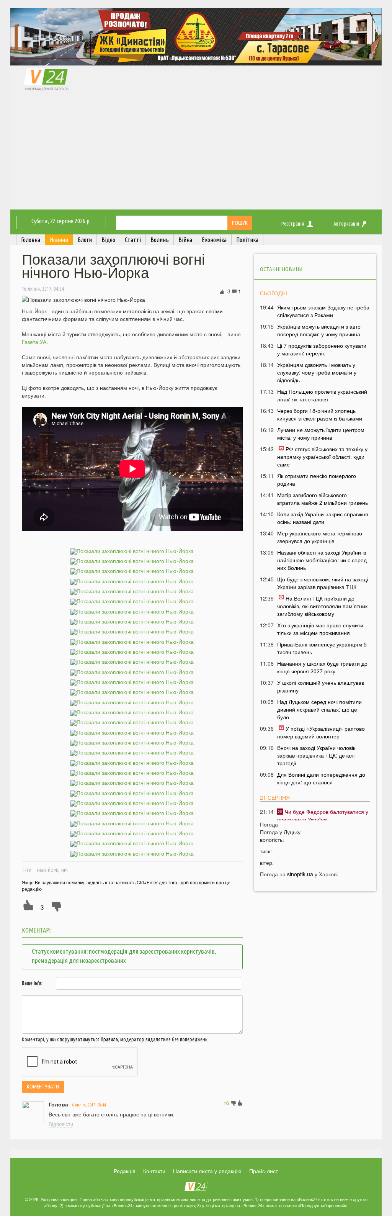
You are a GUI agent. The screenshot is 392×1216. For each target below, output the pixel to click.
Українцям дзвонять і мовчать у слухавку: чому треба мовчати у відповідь (316, 372)
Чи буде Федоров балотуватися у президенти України (322, 815)
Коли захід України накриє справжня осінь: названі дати (322, 517)
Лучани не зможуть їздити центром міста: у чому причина (320, 433)
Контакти (154, 1171)
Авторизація (346, 224)
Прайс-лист (263, 1171)
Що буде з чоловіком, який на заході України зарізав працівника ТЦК (322, 583)
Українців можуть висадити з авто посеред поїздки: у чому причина (319, 330)
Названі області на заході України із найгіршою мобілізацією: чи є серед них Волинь (322, 559)
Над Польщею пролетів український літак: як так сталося (322, 395)
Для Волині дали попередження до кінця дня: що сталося (321, 778)
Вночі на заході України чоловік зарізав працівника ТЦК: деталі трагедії (316, 755)
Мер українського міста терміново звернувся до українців (319, 537)
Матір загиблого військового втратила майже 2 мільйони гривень (322, 498)
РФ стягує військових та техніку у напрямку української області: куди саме (322, 456)
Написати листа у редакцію (207, 1171)
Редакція (125, 1171)
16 (226, 1102)
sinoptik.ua (300, 874)
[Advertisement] (196, 152)
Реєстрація (292, 224)
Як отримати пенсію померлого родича (316, 479)
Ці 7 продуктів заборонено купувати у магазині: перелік (321, 349)
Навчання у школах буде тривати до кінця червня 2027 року (322, 667)
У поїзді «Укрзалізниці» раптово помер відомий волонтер (321, 732)
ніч (64, 870)
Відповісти (61, 1124)
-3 (41, 907)
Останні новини (281, 269)
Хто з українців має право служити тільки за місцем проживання (320, 629)
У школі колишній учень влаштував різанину (320, 686)
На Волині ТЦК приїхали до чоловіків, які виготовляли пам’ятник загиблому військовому (322, 605)
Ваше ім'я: (32, 983)
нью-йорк (47, 870)
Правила (109, 1039)
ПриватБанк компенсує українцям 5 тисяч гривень (322, 648)
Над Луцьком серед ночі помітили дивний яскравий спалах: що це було (319, 709)
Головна (30, 239)
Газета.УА (34, 341)
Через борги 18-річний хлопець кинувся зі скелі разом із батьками (319, 414)
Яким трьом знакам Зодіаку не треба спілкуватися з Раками (323, 311)
